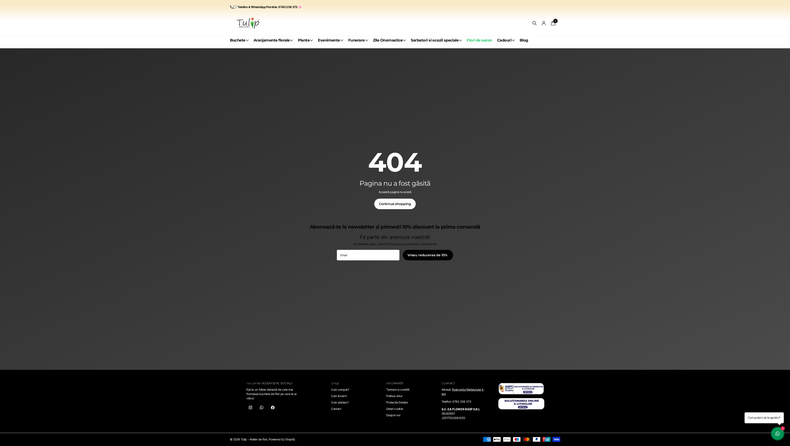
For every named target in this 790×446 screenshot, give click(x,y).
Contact (336, 408)
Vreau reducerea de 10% (427, 255)
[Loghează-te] (544, 23)
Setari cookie (394, 408)
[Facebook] (273, 408)
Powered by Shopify (282, 439)
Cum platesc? (340, 402)
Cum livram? (339, 396)
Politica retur (394, 396)
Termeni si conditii (397, 389)
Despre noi (393, 415)
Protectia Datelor (397, 402)
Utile (335, 383)
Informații (394, 383)
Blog (524, 40)
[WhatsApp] (261, 408)
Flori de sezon (479, 40)
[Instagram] (250, 408)
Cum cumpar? (340, 389)
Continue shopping (395, 204)
